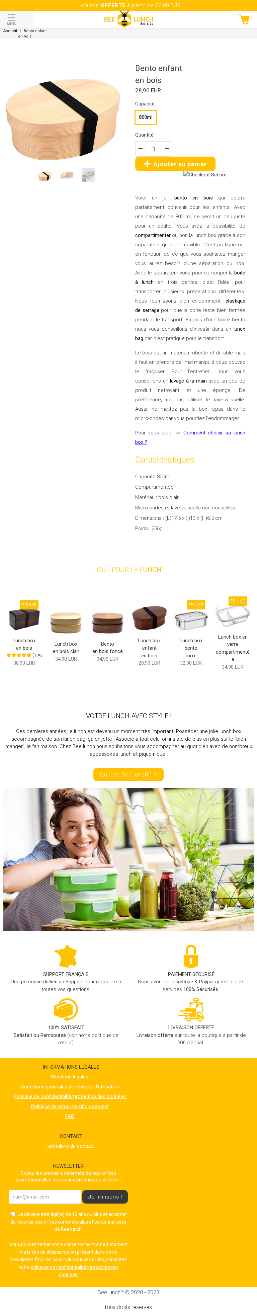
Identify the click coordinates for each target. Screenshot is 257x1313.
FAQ (69, 1116)
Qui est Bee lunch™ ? (128, 774)
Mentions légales (69, 1077)
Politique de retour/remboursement (70, 1106)
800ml (146, 117)
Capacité (145, 104)
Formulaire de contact (70, 1146)
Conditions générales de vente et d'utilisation (70, 1087)
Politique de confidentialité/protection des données (70, 1096)
